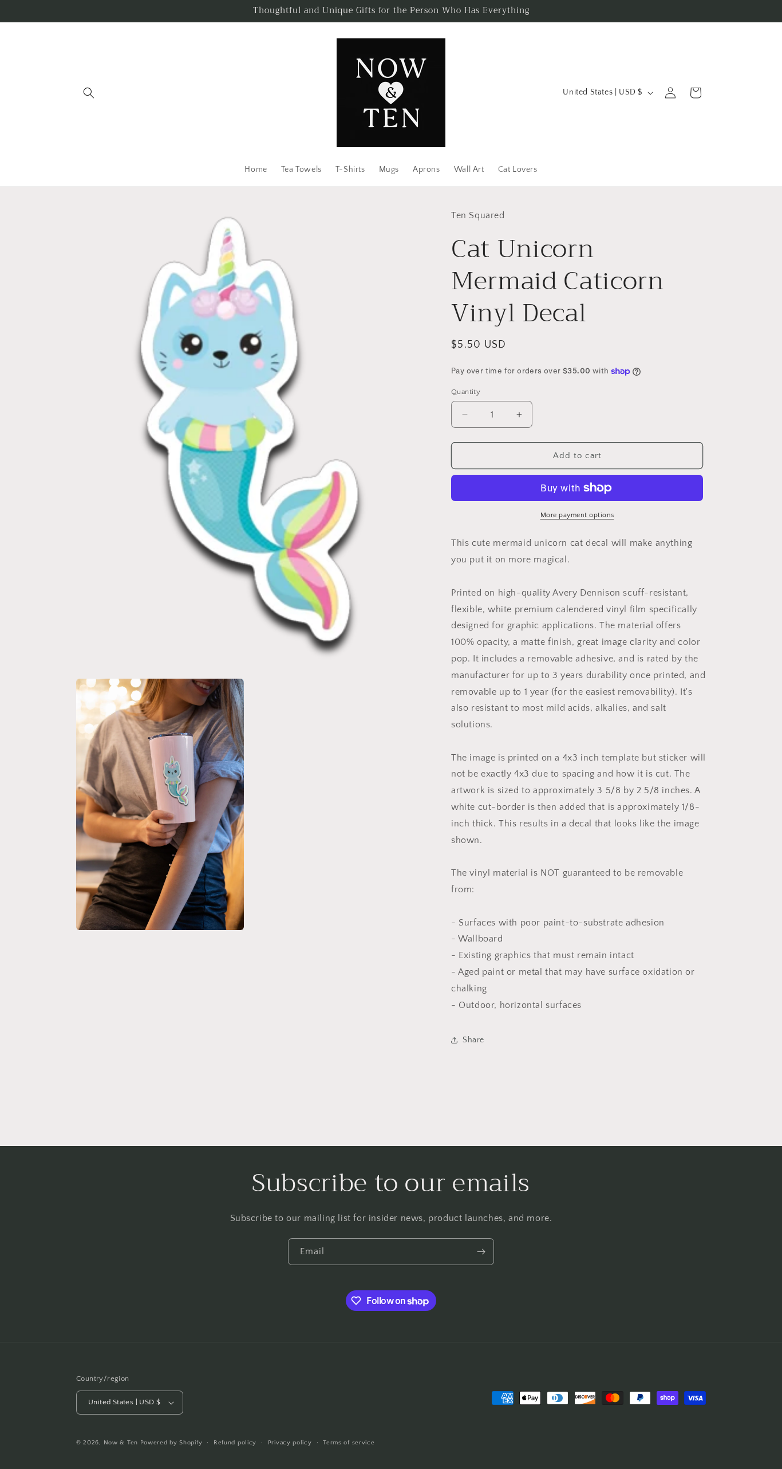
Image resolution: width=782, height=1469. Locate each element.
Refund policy (235, 1442)
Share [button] (473, 1040)
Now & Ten (121, 1442)
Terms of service (348, 1442)
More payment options (577, 515)
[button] (88, 92)
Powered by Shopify (171, 1442)
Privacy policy (290, 1442)
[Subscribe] (480, 1251)
